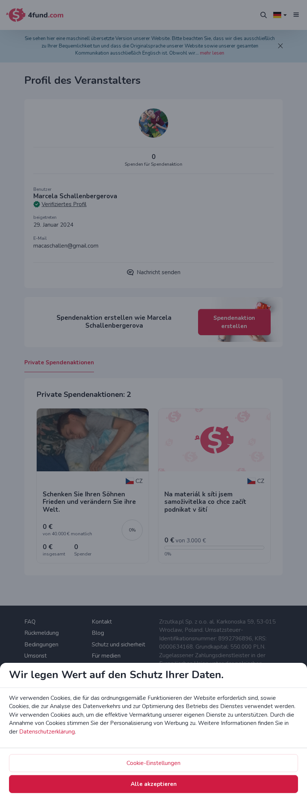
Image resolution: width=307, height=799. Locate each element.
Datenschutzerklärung (47, 731)
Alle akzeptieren (154, 784)
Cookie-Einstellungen (153, 763)
